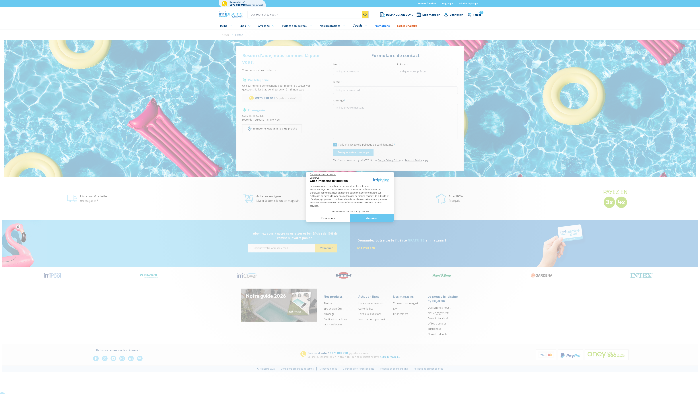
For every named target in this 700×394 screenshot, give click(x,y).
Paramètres (328, 218)
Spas (243, 26)
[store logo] (230, 14)
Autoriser (372, 218)
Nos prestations (330, 26)
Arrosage (264, 26)
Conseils (357, 25)
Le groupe (447, 3)
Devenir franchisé (427, 3)
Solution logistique (468, 3)
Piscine (223, 26)
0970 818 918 (238, 4)
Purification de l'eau (294, 26)
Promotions (382, 26)
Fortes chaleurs (407, 26)
